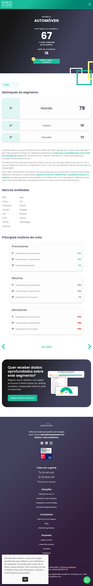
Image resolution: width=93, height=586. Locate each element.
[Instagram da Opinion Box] (41, 443)
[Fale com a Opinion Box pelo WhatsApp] (87, 580)
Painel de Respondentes (46, 507)
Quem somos (46, 540)
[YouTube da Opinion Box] (51, 443)
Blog (46, 523)
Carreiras (46, 548)
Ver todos (47, 347)
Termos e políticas (68, 567)
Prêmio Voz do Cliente (46, 519)
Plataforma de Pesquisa (46, 498)
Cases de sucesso (46, 544)
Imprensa (46, 553)
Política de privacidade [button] (20, 573)
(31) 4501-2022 (48, 472)
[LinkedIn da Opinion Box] (46, 443)
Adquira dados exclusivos (46, 61)
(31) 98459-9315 (47, 477)
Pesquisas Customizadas (46, 503)
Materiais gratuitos (46, 528)
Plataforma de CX (46, 494)
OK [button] (25, 579)
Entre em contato (47, 482)
